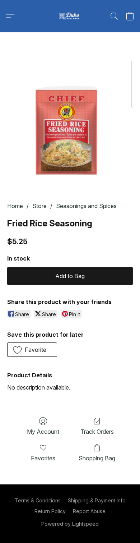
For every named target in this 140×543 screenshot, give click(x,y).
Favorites (43, 458)
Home (15, 206)
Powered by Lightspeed (70, 524)
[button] (70, 16)
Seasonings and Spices (86, 206)
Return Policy (50, 511)
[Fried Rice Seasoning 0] (70, 125)
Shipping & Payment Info (97, 500)
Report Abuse (89, 511)
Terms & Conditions (38, 500)
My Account (43, 431)
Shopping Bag (97, 458)
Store (39, 206)
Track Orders (97, 431)
